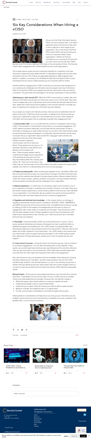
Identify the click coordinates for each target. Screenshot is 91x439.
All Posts (6, 7)
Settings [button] (66, 436)
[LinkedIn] (85, 414)
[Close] (89, 436)
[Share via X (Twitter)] (18, 330)
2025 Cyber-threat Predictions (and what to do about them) (15, 367)
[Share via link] (26, 330)
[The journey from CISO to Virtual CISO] (74, 355)
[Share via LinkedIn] (22, 330)
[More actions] (77, 19)
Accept (83, 436)
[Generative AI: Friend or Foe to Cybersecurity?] (45, 355)
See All (85, 345)
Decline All (74, 436)
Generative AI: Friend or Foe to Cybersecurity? (44, 367)
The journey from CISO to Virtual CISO (74, 367)
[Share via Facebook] (13, 330)
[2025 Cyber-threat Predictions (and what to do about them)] (17, 355)
